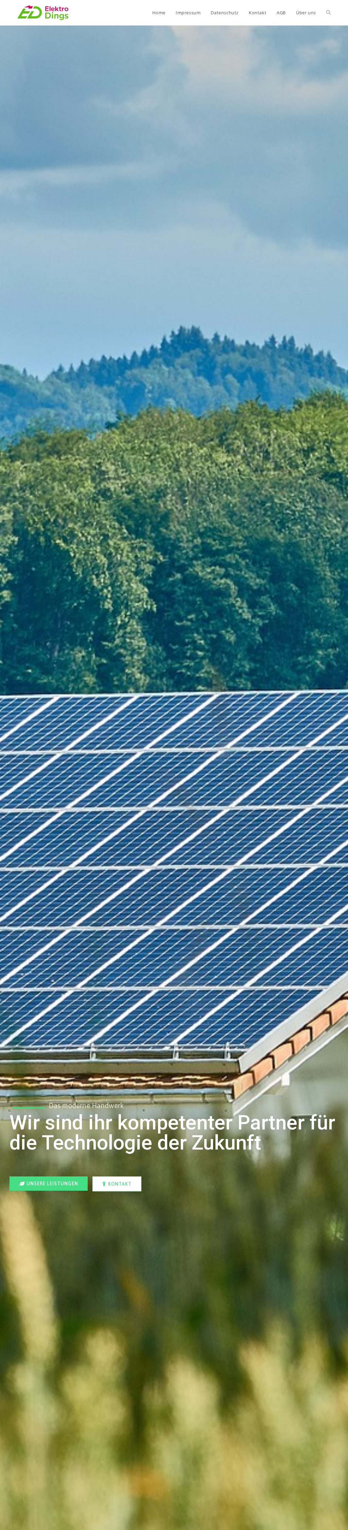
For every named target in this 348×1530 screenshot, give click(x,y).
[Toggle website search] (328, 12)
